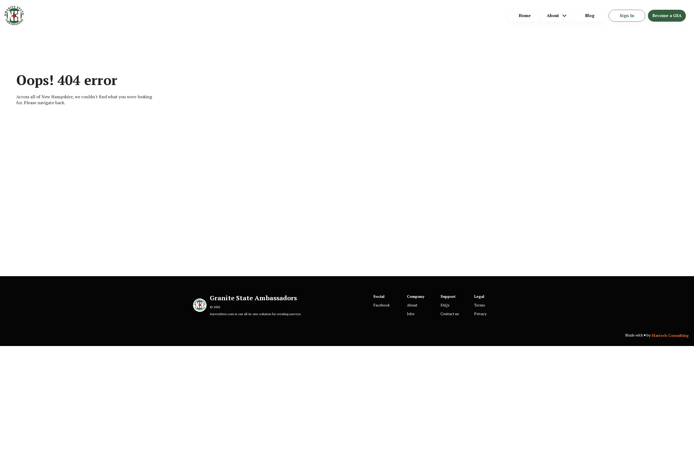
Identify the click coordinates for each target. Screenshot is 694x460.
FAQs (445, 305)
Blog (590, 15)
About (412, 305)
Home (525, 15)
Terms (479, 305)
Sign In (627, 15)
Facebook (381, 305)
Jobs (411, 313)
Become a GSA (667, 15)
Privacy (480, 313)
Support (448, 296)
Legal (479, 296)
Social (378, 296)
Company (415, 296)
